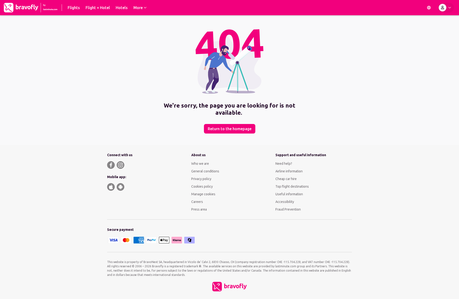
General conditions (205, 171)
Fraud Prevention (288, 209)
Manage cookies (203, 194)
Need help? (283, 163)
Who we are (200, 163)
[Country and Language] (429, 7)
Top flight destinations (292, 186)
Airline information (289, 171)
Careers (197, 202)
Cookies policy (202, 186)
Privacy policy (201, 179)
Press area (199, 209)
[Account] (446, 7)
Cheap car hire (286, 179)
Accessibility (284, 202)
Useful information (289, 194)
